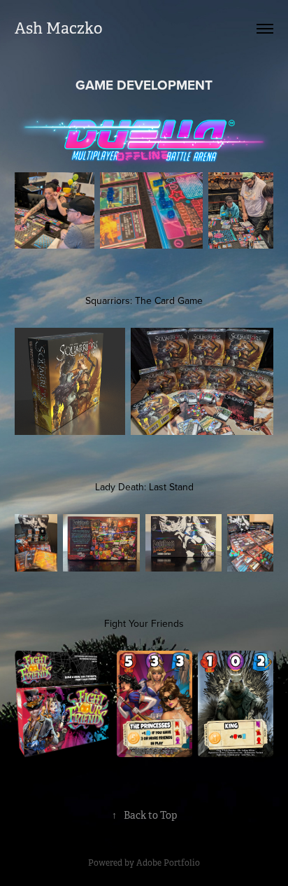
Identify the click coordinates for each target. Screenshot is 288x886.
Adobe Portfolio (168, 862)
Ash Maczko (59, 28)
